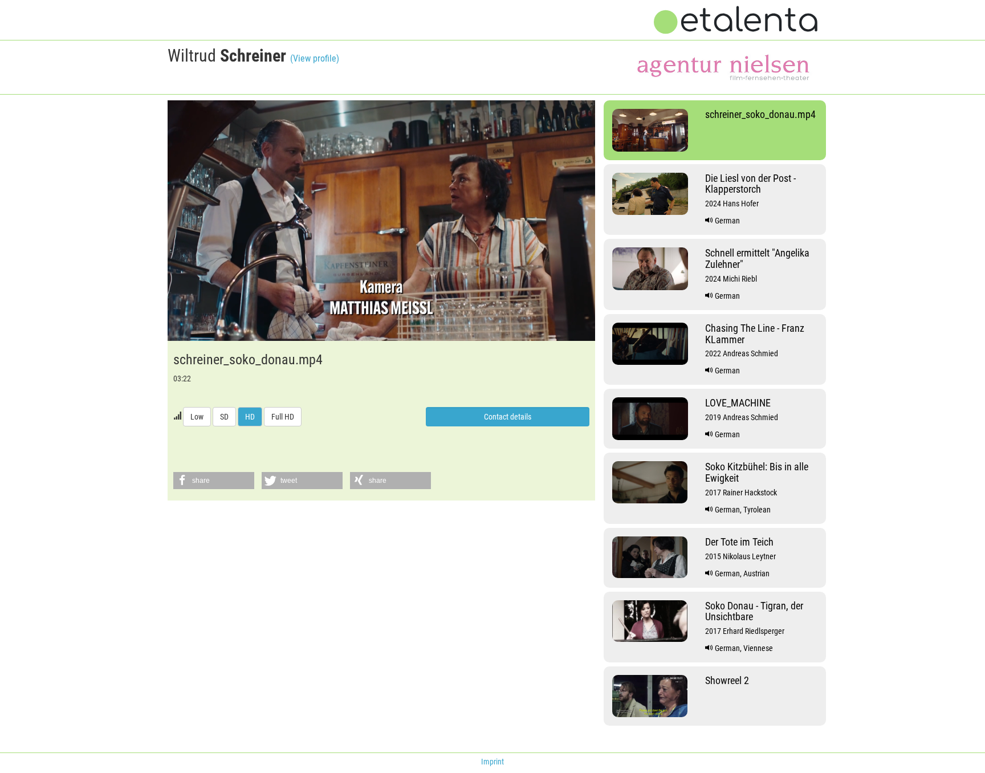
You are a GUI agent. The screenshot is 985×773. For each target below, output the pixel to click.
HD (250, 416)
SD (224, 416)
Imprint (492, 761)
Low (196, 416)
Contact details (507, 416)
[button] (213, 480)
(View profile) (314, 58)
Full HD (282, 416)
